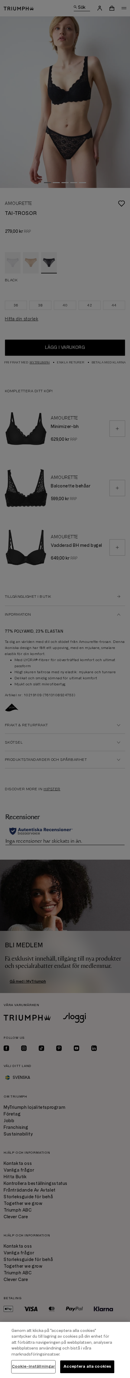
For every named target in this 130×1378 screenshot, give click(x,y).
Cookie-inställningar (33, 1366)
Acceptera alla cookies (87, 1366)
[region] (65, 1350)
